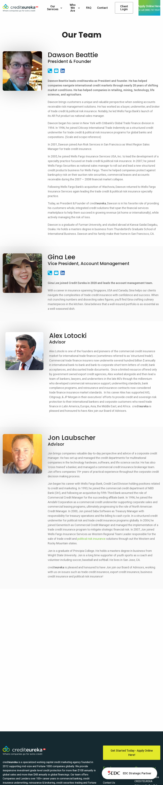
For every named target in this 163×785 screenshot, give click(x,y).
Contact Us (109, 782)
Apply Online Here (149, 7)
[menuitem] (54, 8)
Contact (102, 7)
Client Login (124, 8)
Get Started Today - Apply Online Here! (132, 753)
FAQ (88, 7)
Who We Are (73, 7)
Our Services (52, 8)
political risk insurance (91, 538)
